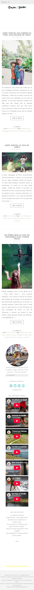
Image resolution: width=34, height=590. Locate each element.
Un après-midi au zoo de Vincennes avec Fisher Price (17, 237)
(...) (14, 113)
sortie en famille (12, 218)
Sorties (14, 128)
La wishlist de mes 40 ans (17, 515)
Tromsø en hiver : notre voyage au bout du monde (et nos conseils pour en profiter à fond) (17, 520)
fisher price (9, 335)
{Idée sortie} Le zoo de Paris (17, 146)
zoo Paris (29, 131)
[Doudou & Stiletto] (17, 13)
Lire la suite (17, 118)
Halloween (24, 128)
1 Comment (17, 126)
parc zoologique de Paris (21, 335)
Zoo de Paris (22, 218)
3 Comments (17, 330)
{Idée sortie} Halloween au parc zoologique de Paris (17, 34)
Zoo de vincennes (20, 131)
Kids (9, 128)
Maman (14, 216)
